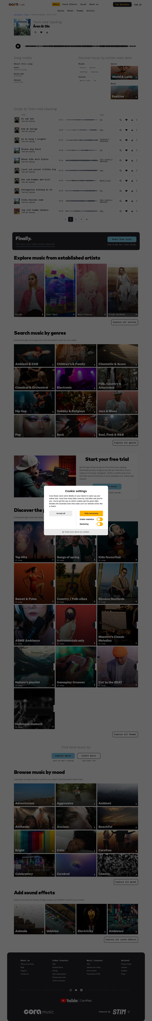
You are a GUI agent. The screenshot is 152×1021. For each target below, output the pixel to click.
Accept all (60, 513)
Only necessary (91, 513)
